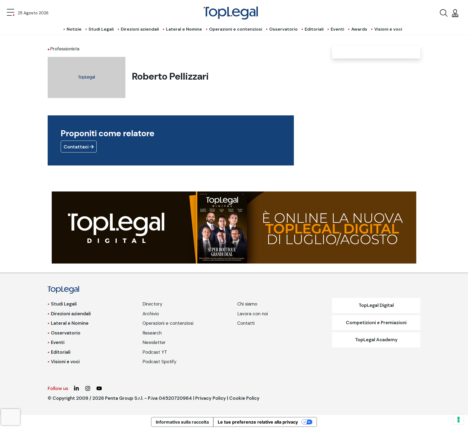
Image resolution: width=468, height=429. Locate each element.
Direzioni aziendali (140, 29)
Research (152, 333)
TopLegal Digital (376, 305)
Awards (359, 29)
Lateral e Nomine (184, 29)
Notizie (74, 29)
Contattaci (77, 147)
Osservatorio (283, 29)
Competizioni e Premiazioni (376, 323)
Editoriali (314, 29)
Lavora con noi (252, 314)
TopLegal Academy (376, 340)
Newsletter (154, 342)
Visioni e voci (388, 29)
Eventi (337, 29)
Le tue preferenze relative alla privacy (258, 422)
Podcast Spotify (159, 362)
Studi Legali (101, 29)
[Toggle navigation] (10, 13)
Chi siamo (247, 304)
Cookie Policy (244, 398)
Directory (152, 304)
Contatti (246, 323)
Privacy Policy (210, 398)
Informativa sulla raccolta (182, 422)
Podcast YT (154, 352)
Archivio (150, 314)
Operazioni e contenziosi (235, 29)
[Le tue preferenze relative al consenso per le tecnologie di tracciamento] (458, 419)
